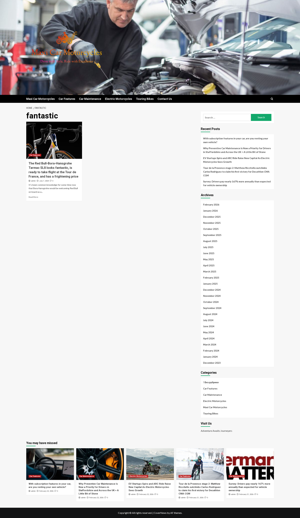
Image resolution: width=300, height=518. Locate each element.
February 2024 (211, 350)
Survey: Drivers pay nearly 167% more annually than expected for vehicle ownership (237, 183)
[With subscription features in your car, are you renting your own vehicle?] (50, 464)
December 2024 (212, 289)
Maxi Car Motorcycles (40, 98)
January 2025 (210, 283)
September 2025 (212, 235)
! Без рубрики (211, 382)
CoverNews (160, 512)
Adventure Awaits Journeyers (216, 430)
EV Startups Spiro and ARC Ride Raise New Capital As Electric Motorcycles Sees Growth (236, 160)
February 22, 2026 (46, 491)
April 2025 (209, 265)
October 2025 (211, 228)
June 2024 (208, 326)
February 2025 (211, 277)
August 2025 (210, 241)
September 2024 (212, 308)
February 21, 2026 (196, 498)
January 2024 (210, 356)
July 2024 (208, 320)
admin (33, 181)
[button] (272, 99)
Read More (33, 197)
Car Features (67, 98)
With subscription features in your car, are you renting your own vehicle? (235, 140)
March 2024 (209, 344)
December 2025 (212, 216)
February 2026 (211, 204)
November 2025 (212, 222)
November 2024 (212, 295)
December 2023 (212, 362)
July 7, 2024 (44, 181)
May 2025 (208, 259)
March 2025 (209, 271)
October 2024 (211, 302)
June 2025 (208, 253)
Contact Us (165, 98)
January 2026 (210, 210)
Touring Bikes (145, 98)
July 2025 (208, 247)
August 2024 (210, 314)
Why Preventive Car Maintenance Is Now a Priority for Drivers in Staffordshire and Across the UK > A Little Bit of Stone (237, 150)
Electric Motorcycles (118, 98)
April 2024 (209, 338)
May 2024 (208, 332)
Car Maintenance (90, 98)
